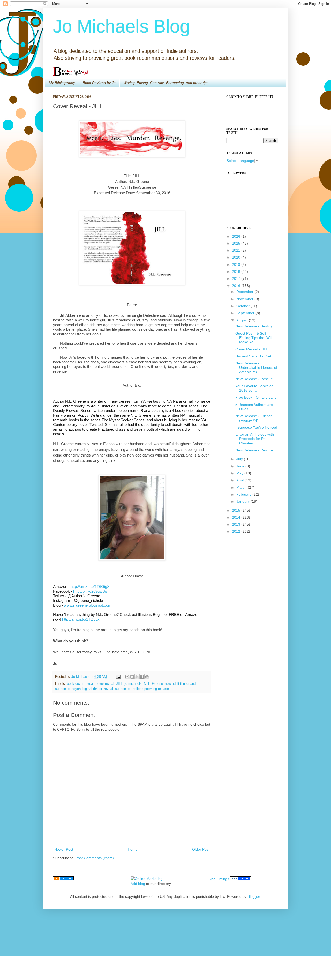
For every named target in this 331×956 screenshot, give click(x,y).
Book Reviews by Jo (99, 82)
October (243, 306)
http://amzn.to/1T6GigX (90, 586)
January (243, 501)
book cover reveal (80, 684)
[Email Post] (118, 677)
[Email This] (127, 676)
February (244, 494)
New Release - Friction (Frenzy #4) (254, 418)
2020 (236, 257)
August (242, 320)
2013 (236, 524)
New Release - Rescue (254, 379)
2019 (236, 264)
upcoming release (155, 689)
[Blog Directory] (63, 879)
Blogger (253, 896)
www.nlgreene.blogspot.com (87, 605)
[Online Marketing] (147, 879)
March (242, 487)
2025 (236, 243)
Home (133, 849)
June (240, 466)
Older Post (200, 849)
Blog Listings (218, 879)
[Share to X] (137, 676)
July (240, 459)
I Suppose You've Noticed (256, 427)
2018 (236, 271)
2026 (236, 236)
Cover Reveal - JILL (251, 349)
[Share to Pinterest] (146, 676)
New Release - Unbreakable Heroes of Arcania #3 (256, 367)
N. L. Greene (153, 684)
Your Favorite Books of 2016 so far (254, 388)
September (245, 313)
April (240, 480)
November (245, 299)
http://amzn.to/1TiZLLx (81, 619)
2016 (236, 286)
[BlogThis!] (132, 676)
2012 (236, 531)
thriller (136, 689)
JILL (119, 684)
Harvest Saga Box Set (253, 356)
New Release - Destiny (254, 326)
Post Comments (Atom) (95, 858)
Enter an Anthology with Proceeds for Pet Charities (254, 438)
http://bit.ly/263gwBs (90, 591)
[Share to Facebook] (142, 676)
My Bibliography (62, 82)
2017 (236, 278)
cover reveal (105, 684)
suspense (122, 689)
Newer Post (63, 849)
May (240, 473)
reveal (108, 689)
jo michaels (133, 684)
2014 (236, 517)
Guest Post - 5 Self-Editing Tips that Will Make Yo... (253, 337)
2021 (236, 250)
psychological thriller (87, 689)
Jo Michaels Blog (121, 26)
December (245, 292)
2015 (236, 510)
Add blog (138, 883)
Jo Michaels (81, 677)
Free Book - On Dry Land (256, 397)
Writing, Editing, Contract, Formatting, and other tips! (166, 82)
